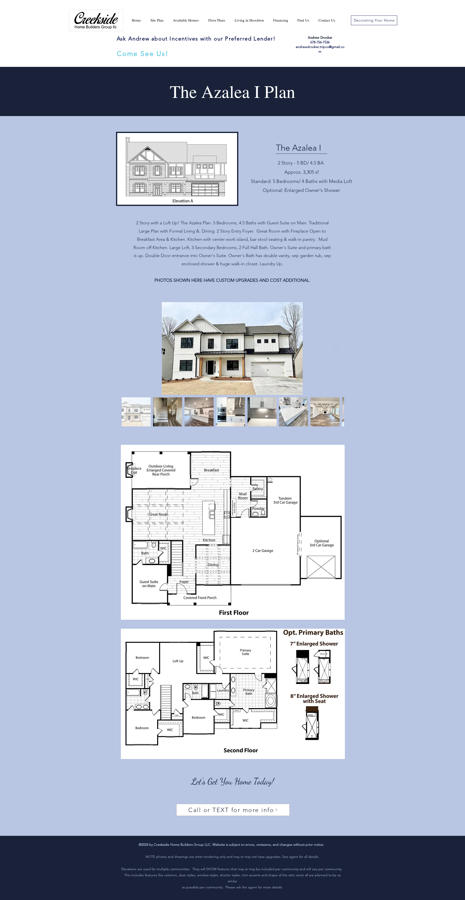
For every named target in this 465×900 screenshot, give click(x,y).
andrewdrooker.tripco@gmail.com (320, 49)
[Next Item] (336, 348)
